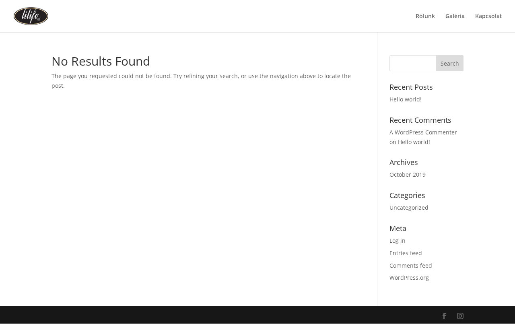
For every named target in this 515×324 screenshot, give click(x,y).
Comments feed (410, 265)
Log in (397, 240)
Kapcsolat (488, 16)
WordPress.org (409, 277)
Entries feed (405, 253)
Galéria (455, 16)
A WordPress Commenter (423, 132)
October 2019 (407, 174)
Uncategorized (408, 207)
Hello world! (405, 99)
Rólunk (425, 16)
